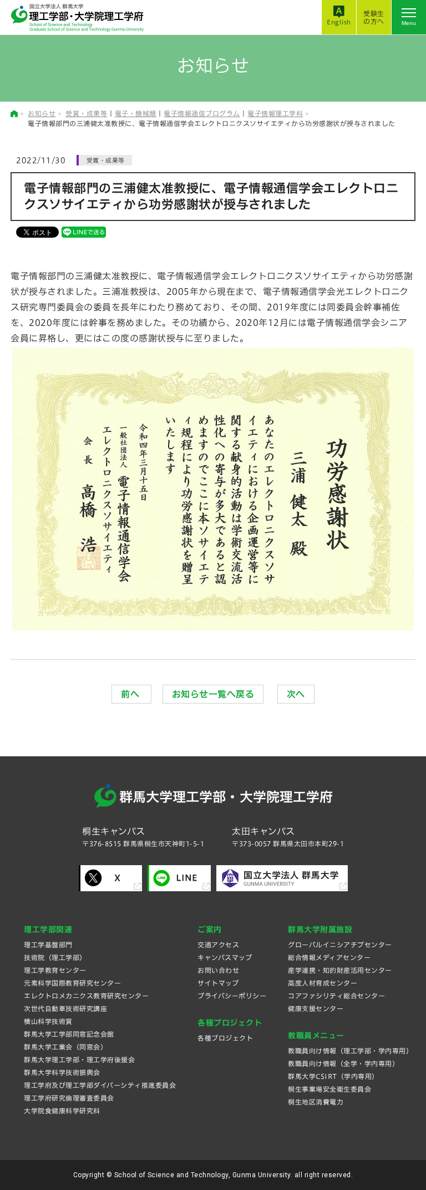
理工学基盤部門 (48, 944)
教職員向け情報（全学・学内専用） (343, 1063)
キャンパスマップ (224, 957)
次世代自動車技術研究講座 (65, 1008)
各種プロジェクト (225, 1038)
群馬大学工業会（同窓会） (65, 1046)
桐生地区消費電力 (315, 1101)
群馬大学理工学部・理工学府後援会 (79, 1059)
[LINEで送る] (84, 231)
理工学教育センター (55, 970)
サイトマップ (218, 983)
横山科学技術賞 (48, 1021)
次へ (296, 694)
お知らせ (41, 113)
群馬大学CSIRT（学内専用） (333, 1076)
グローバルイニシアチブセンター (340, 944)
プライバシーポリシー (231, 995)
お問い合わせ (218, 970)
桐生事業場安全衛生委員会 (329, 1089)
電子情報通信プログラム (202, 113)
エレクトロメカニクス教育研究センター (86, 995)
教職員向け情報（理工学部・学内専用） (350, 1050)
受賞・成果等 (86, 113)
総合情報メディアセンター (329, 957)
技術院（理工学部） (55, 957)
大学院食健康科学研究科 (62, 1110)
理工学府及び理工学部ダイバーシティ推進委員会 (100, 1085)
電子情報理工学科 (275, 113)
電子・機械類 (135, 113)
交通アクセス (218, 944)
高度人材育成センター (322, 983)
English (339, 22)
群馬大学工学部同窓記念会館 (69, 1034)
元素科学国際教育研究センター (72, 983)
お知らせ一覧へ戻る (213, 694)
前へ (131, 694)
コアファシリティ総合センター (336, 995)
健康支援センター (315, 1008)
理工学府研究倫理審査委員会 (69, 1097)
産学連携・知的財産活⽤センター (340, 970)
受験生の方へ (373, 17)
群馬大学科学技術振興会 (62, 1072)
